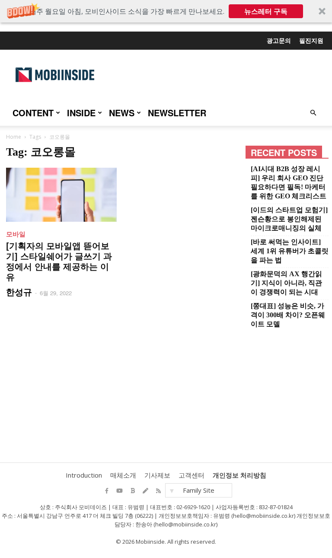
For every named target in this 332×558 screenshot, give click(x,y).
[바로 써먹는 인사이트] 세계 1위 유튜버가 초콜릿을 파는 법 (290, 251)
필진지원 (311, 40)
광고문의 (279, 40)
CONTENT (33, 112)
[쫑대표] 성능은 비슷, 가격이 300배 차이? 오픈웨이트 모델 (288, 315)
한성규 (19, 291)
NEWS (121, 112)
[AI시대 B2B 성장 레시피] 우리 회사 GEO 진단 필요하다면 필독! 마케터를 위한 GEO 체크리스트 (288, 182)
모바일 (16, 234)
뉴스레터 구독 (265, 11)
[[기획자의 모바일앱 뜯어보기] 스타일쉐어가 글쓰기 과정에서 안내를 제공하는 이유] (61, 195)
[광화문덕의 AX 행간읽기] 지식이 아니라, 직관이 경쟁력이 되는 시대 (286, 283)
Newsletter (177, 112)
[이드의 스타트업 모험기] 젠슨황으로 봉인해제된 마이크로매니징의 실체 (289, 219)
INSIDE (81, 112)
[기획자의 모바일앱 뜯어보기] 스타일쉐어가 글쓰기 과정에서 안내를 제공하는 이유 (59, 261)
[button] (166, 11)
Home (13, 136)
